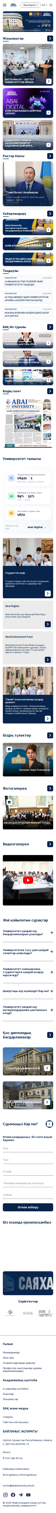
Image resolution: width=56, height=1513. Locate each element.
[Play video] (28, 880)
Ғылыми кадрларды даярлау (19, 1363)
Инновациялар (11, 1352)
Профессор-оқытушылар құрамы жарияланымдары (22, 1369)
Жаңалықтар (10, 1399)
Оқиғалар (8, 1394)
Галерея (8, 1417)
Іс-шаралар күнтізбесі (15, 1388)
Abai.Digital (29, 5)
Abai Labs (8, 1357)
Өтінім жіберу (28, 1207)
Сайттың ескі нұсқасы (15, 1422)
